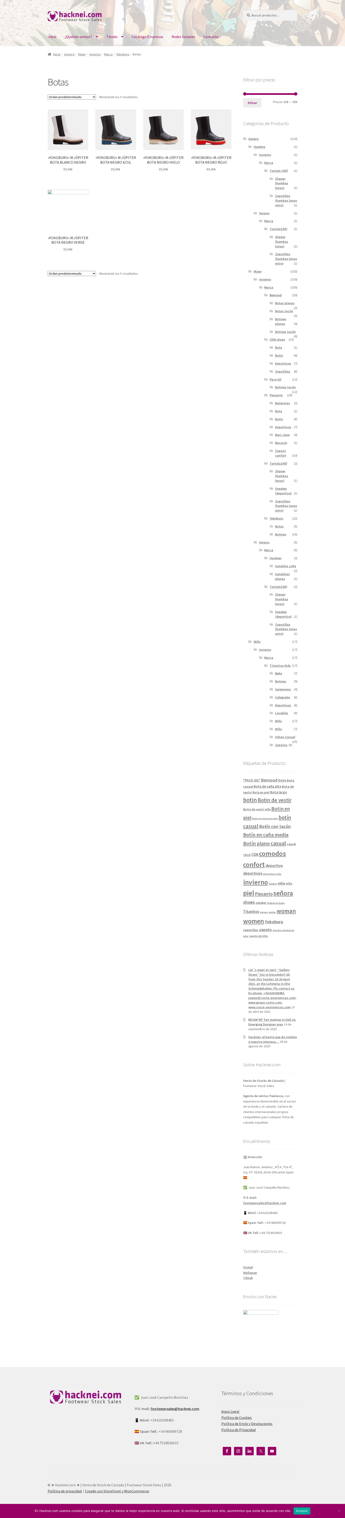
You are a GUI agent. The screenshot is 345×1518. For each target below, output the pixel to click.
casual (278, 843)
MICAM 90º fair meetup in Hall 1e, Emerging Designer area (272, 1021)
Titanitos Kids (280, 665)
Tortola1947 (278, 229)
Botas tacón (284, 311)
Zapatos (281, 745)
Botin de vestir (274, 800)
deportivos (252, 873)
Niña (278, 721)
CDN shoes (277, 339)
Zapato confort (280, 453)
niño (289, 883)
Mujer (82, 54)
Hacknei (275, 558)
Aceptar (302, 1511)
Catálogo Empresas (147, 36)
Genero (69, 54)
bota (282, 780)
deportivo (274, 865)
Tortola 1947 (279, 171)
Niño (257, 642)
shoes (249, 902)
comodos (272, 853)
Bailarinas (282, 403)
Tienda (111, 36)
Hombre (259, 147)
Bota (278, 347)
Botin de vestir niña (257, 809)
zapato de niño (258, 936)
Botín (279, 355)
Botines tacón (285, 332)
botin (250, 800)
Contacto (210, 36)
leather (273, 883)
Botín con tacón (275, 826)
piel (248, 893)
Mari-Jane (282, 435)
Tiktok (248, 1278)
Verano (264, 213)
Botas (279, 526)
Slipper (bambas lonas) (281, 183)
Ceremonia (283, 689)
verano (264, 912)
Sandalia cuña (285, 566)
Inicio (52, 36)
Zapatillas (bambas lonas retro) (286, 200)
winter (272, 912)
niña (281, 883)
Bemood (276, 295)
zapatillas (250, 930)
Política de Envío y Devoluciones (246, 1423)
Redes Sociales (183, 36)
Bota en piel (261, 792)
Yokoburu (122, 54)
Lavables (281, 713)
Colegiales (282, 697)
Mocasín (281, 443)
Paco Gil (275, 379)
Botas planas (285, 303)
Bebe (278, 673)
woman (286, 911)
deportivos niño (272, 873)
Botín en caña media (265, 834)
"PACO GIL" (251, 780)
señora (283, 893)
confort (254, 864)
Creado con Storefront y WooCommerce (117, 1491)
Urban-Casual (285, 737)
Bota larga (278, 792)
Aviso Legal (230, 1411)
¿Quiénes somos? (78, 36)
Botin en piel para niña (265, 818)
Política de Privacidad (238, 1429)
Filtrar (252, 103)
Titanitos (251, 911)
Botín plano (256, 843)
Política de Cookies (236, 1417)
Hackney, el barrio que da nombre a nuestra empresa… (272, 1039)
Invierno (95, 54)
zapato (265, 929)
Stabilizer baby (276, 903)
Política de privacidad (65, 1491)
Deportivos (283, 363)
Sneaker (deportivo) (283, 490)
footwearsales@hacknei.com (264, 1203)
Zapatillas (282, 371)
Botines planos (280, 321)
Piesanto (276, 395)
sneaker (261, 903)
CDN (254, 854)
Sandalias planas (282, 576)
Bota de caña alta (267, 786)
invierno (255, 882)
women (253, 921)
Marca (108, 54)
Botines (280, 534)
